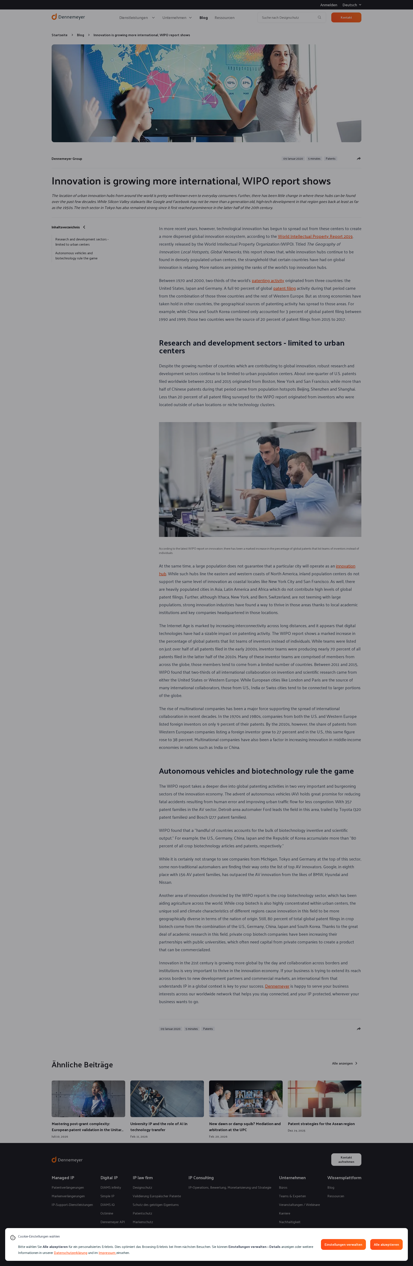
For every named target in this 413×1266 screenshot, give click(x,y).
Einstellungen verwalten (343, 1244)
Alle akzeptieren (386, 1244)
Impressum (107, 1252)
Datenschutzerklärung (70, 1252)
